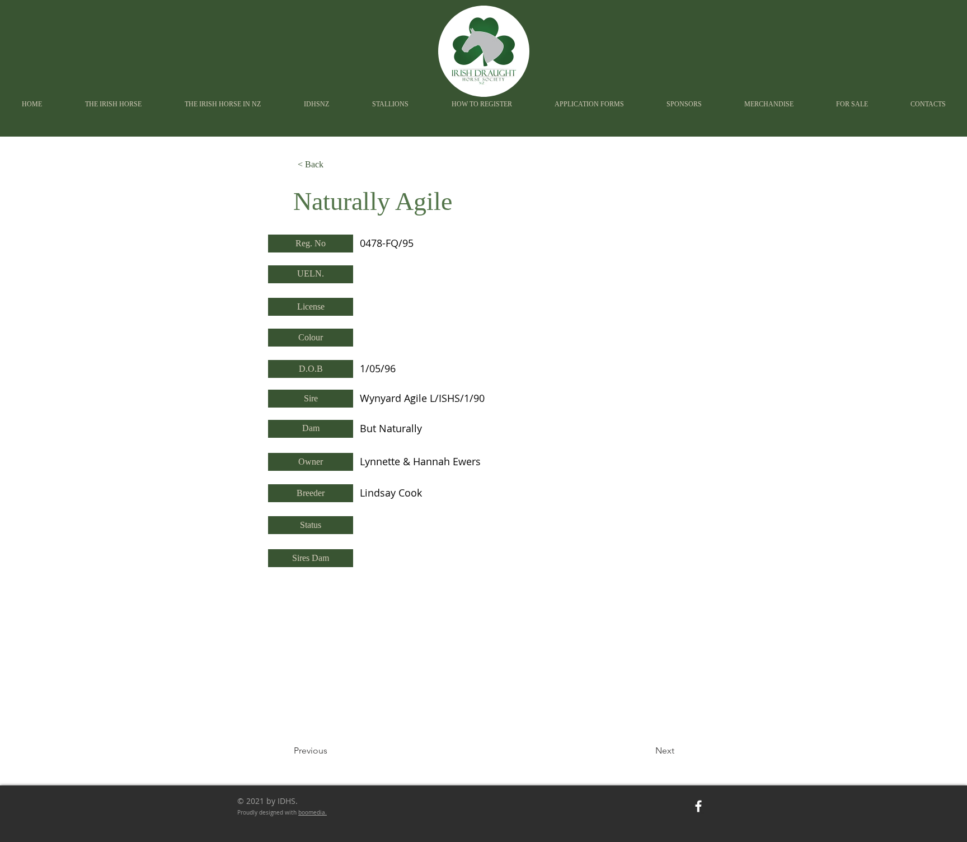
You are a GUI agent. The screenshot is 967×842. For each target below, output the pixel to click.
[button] (316, 104)
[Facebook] (698, 806)
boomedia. (312, 812)
